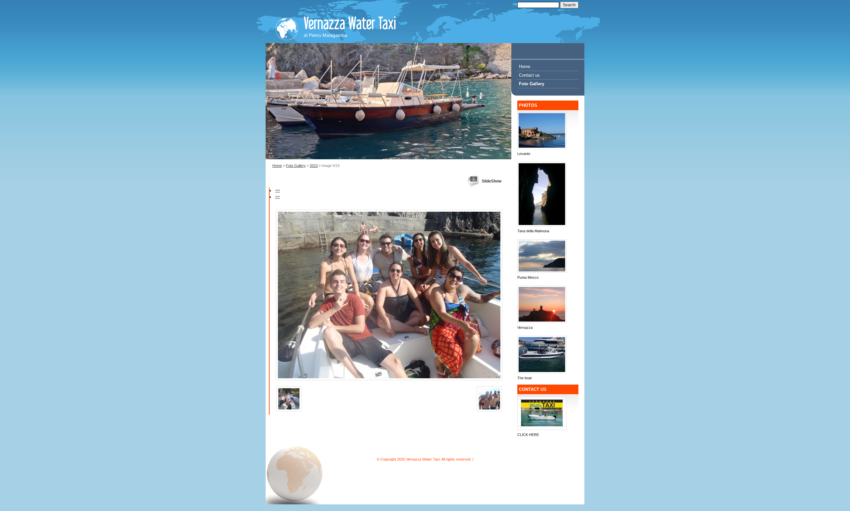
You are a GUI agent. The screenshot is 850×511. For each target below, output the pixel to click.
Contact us (529, 75)
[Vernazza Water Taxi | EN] (287, 27)
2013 (314, 166)
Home (277, 166)
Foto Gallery (296, 166)
